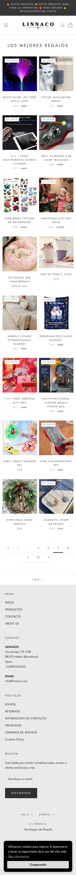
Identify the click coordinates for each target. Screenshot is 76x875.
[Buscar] (63, 25)
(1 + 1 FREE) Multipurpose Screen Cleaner (20, 159)
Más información (18, 856)
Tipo (36, 580)
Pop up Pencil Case (56, 274)
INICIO (9, 602)
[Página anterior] (8, 548)
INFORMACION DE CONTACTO (25, 718)
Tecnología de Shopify (38, 829)
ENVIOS (10, 704)
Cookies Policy (14, 739)
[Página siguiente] (48, 557)
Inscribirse (21, 793)
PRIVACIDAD (13, 725)
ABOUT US (12, 623)
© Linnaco (38, 824)
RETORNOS (12, 711)
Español (45, 814)
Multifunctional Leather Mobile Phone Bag (56, 402)
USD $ (25, 814)
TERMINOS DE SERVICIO (21, 732)
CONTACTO (13, 616)
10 (38, 557)
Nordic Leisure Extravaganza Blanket (20, 340)
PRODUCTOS (13, 609)
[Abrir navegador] (6, 25)
